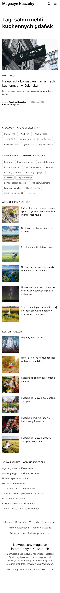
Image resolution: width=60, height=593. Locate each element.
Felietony (7, 522)
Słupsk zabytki (33, 188)
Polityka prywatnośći (39, 533)
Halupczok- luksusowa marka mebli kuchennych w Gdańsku (28, 83)
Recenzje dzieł (17, 533)
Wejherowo (46, 144)
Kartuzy (10, 134)
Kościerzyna (28, 139)
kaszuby (8, 162)
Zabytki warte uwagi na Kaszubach (20, 508)
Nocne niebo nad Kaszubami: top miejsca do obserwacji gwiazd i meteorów (38, 290)
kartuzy (49, 167)
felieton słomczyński (13, 193)
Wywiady (34, 522)
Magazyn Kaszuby (18, 3)
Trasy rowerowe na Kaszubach (18, 488)
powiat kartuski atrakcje (15, 183)
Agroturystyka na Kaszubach (17, 468)
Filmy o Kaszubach (19, 527)
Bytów (46, 139)
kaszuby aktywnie (32, 167)
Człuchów (11, 144)
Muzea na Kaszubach (13, 483)
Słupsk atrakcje (25, 177)
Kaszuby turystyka (34, 172)
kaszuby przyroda (12, 172)
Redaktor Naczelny (17, 102)
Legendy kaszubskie (32, 337)
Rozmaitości (8, 76)
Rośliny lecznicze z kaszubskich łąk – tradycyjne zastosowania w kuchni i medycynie (38, 211)
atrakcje (31, 193)
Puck (25, 134)
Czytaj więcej (10, 104)
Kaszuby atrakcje (25, 162)
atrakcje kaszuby (46, 162)
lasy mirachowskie (12, 188)
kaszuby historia (11, 167)
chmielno (8, 177)
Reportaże (20, 522)
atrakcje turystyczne (40, 183)
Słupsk (9, 139)
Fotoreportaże (49, 522)
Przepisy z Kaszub (41, 527)
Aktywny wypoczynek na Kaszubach (21, 473)
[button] (55, 3)
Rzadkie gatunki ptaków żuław (37, 247)
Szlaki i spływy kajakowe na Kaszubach (23, 493)
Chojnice (41, 134)
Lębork (28, 144)
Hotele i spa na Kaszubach (16, 478)
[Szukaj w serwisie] (49, 3)
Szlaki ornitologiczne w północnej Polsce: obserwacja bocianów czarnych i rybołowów (39, 310)
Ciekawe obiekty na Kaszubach (18, 503)
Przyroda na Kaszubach (14, 498)
